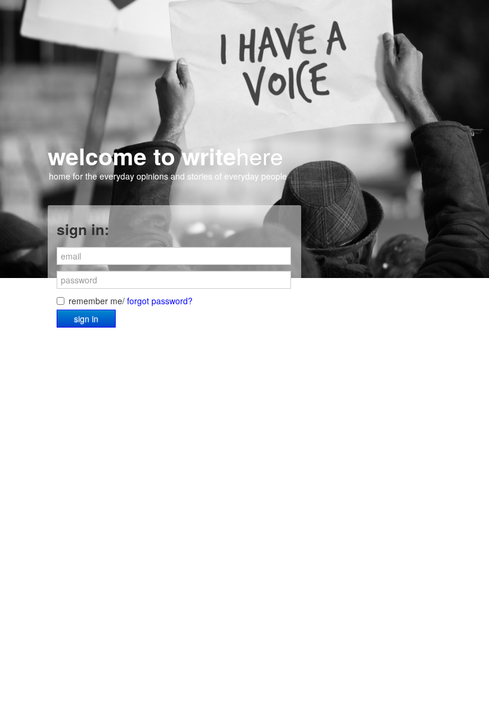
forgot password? (160, 301)
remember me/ (131, 301)
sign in (86, 319)
